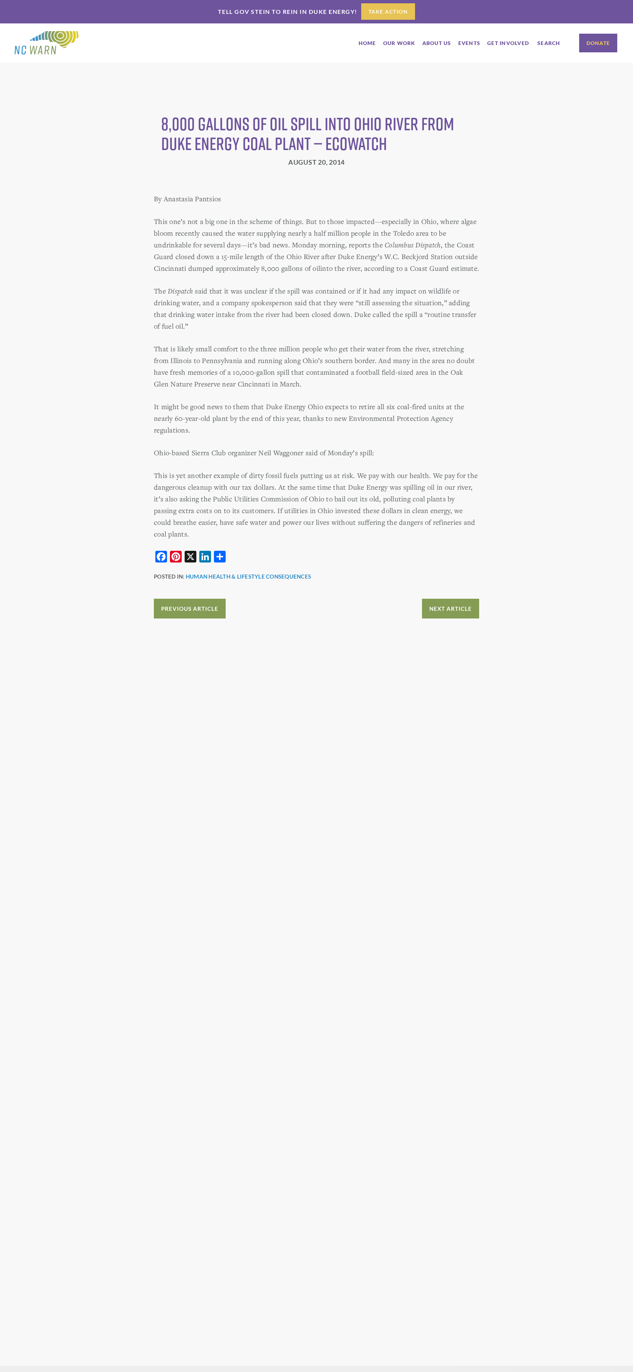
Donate (598, 43)
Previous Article (189, 608)
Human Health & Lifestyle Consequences (248, 576)
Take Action (388, 11)
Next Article (450, 608)
